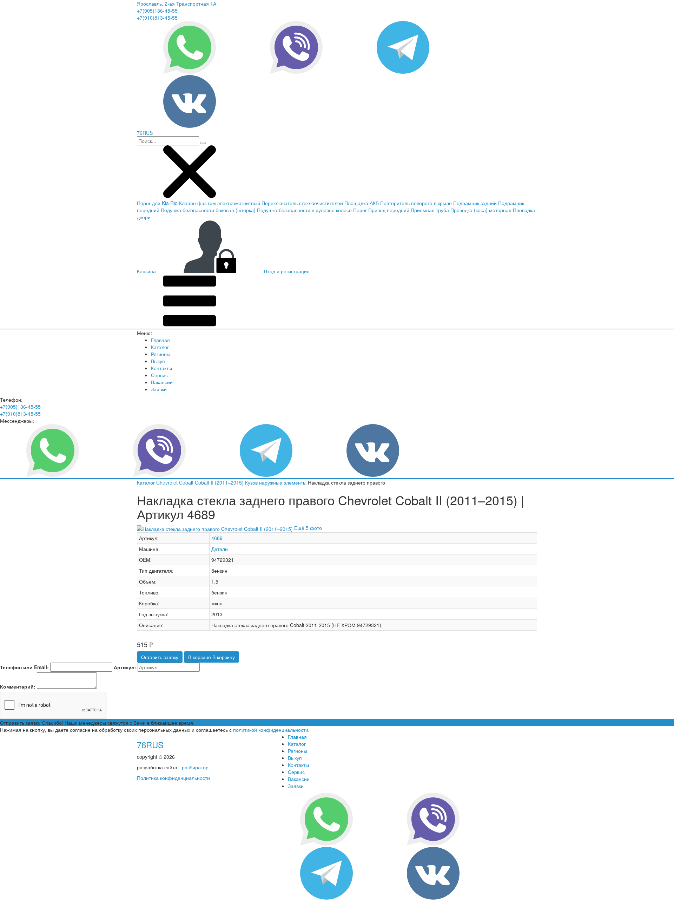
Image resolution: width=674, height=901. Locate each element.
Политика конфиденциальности (173, 777)
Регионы (160, 353)
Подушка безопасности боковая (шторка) (208, 209)
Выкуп (158, 360)
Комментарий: (17, 686)
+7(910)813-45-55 (157, 17)
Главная (160, 339)
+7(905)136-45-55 (157, 10)
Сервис (159, 375)
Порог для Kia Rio (157, 202)
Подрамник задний (475, 202)
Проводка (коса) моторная (480, 209)
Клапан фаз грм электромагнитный (219, 202)
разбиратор (195, 767)
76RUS (150, 744)
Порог (360, 209)
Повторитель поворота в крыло (416, 202)
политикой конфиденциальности (270, 729)
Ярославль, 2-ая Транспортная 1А (176, 3)
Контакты (161, 367)
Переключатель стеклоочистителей (302, 202)
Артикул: (125, 667)
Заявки (159, 389)
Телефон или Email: (24, 667)
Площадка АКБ (361, 202)
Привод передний (388, 209)
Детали (219, 548)
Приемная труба (430, 209)
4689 (217, 537)
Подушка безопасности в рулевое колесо (304, 209)
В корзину (211, 656)
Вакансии (162, 382)
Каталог (160, 346)
